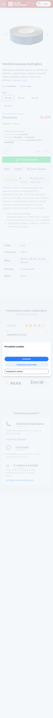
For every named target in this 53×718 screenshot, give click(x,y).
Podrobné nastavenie (26, 364)
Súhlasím (26, 359)
